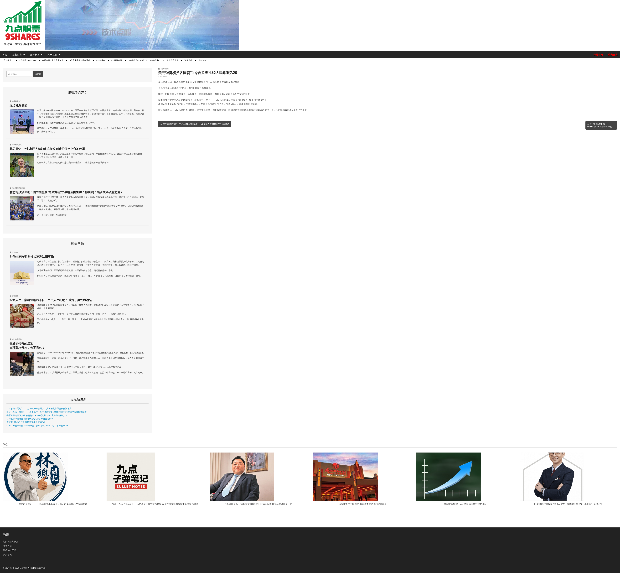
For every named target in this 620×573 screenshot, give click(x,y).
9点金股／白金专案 (27, 60)
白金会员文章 (172, 60)
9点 (13, 188)
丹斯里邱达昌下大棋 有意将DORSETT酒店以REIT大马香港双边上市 (37, 415)
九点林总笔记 (18, 105)
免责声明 (7, 545)
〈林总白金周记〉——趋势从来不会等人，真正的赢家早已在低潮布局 (39, 408)
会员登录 (598, 54)
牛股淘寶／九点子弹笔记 (52, 60)
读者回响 (188, 60)
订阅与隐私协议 (10, 541)
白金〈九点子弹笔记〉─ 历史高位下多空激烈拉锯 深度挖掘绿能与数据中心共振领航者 (46, 412)
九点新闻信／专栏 (136, 60)
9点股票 (23, 568)
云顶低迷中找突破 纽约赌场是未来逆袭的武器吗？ (29, 418)
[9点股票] (22, 20)
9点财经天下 (7, 60)
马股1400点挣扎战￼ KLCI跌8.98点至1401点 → (601, 125)
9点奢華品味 (155, 60)
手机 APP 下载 (9, 550)
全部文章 (202, 60)
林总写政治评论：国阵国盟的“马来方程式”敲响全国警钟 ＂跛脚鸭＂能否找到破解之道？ (66, 192)
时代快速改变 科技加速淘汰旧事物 (32, 256)
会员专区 (34, 54)
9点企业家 (100, 60)
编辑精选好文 (17, 101)
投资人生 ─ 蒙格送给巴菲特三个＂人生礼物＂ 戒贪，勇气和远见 (51, 300)
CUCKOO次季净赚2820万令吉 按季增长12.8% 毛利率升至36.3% (37, 425)
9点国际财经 (116, 60)
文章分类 (17, 54)
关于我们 (52, 54)
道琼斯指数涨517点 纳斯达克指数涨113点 (25, 422)
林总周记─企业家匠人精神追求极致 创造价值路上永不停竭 (47, 149)
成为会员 (613, 54)
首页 (4, 54)
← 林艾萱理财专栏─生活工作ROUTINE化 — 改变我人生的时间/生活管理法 (194, 123)
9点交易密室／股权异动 (80, 60)
